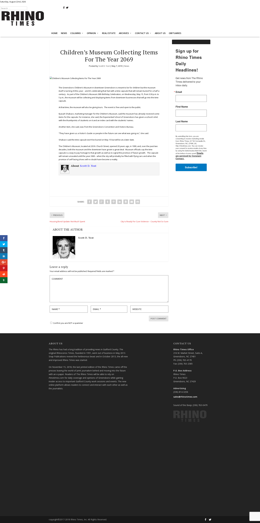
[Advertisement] (191, 221)
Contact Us (142, 33)
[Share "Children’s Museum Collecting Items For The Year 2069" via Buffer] (126, 202)
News (64, 33)
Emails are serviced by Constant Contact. (189, 156)
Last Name (182, 121)
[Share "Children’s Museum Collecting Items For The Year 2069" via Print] (138, 202)
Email (179, 92)
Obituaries (175, 33)
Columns (75, 33)
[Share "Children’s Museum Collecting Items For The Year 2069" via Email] (132, 202)
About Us (160, 33)
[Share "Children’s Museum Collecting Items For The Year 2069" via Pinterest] (114, 202)
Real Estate (109, 33)
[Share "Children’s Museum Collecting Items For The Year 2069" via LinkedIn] (120, 202)
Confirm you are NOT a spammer (68, 323)
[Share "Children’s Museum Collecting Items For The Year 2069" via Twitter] (96, 202)
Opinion (91, 33)
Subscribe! (191, 167)
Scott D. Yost (104, 66)
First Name (182, 106)
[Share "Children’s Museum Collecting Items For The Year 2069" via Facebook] (90, 202)
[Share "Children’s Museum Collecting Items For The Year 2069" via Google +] (102, 202)
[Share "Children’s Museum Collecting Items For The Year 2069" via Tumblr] (108, 202)
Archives (124, 33)
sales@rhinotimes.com (185, 396)
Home (54, 33)
